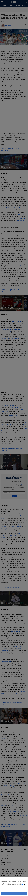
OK (14, 893)
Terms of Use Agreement (14, 886)
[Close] (26, 879)
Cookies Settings (14, 889)
